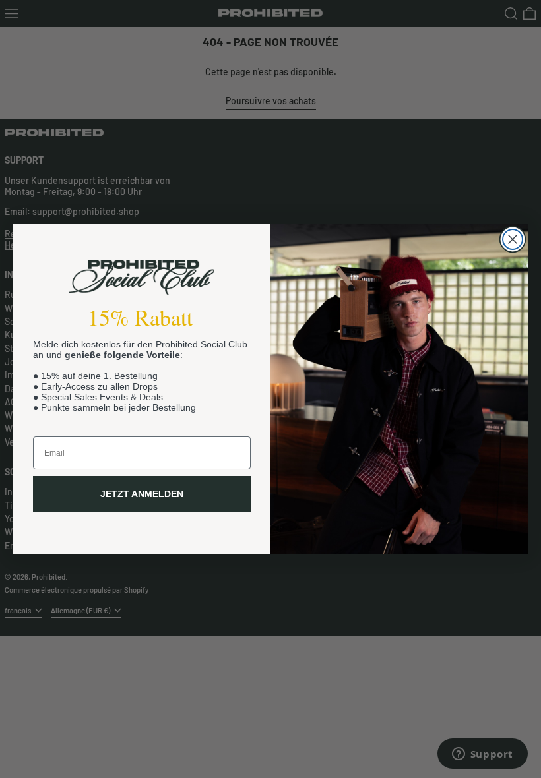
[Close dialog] (513, 239)
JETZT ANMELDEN (141, 494)
